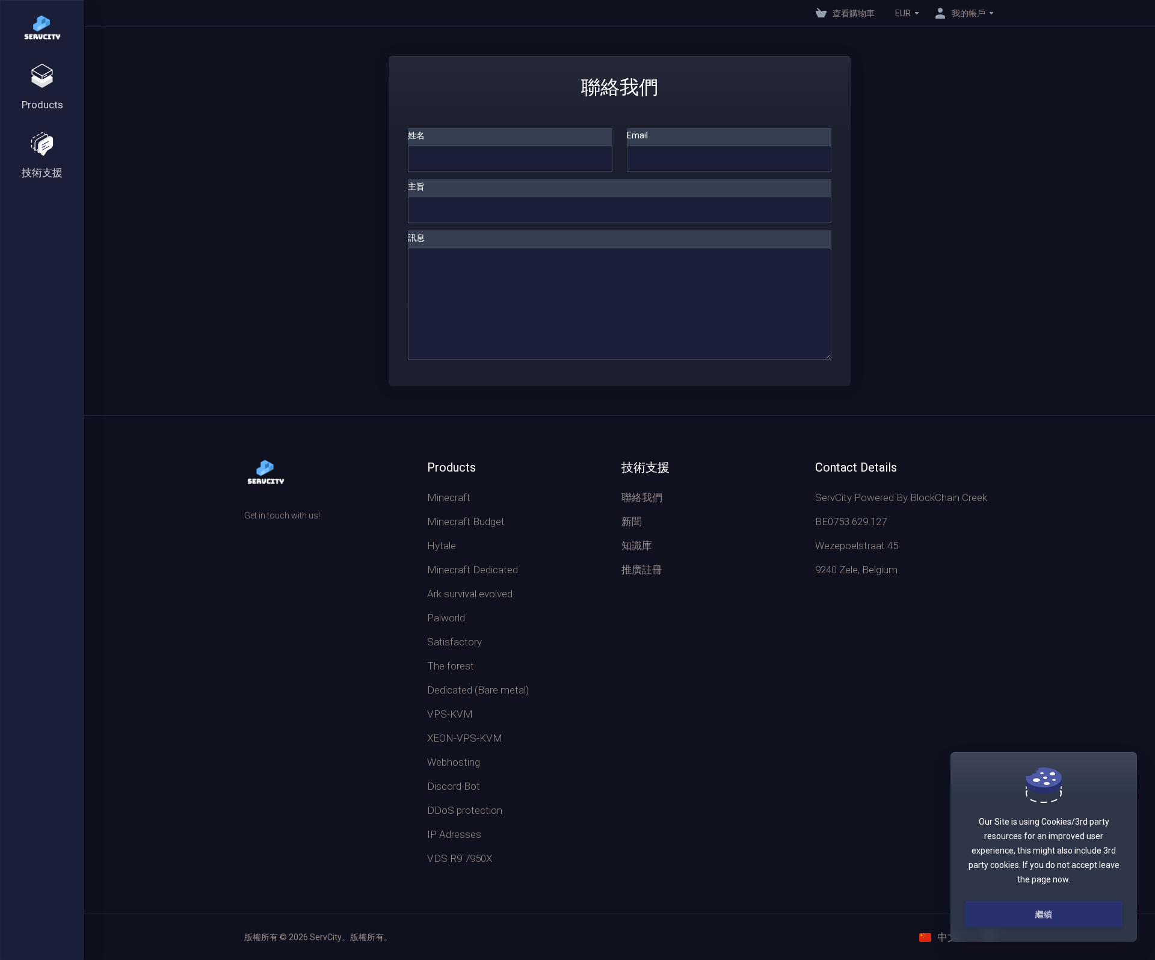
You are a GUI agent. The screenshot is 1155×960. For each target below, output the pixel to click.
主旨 (416, 186)
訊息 (416, 237)
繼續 (1043, 914)
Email (637, 135)
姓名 (416, 135)
